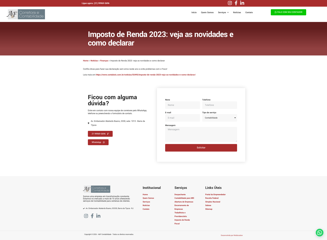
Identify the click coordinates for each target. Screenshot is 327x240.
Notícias (237, 12)
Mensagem (170, 125)
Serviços (222, 12)
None (167, 99)
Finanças (104, 60)
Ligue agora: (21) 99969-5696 (95, 3)
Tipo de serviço (209, 112)
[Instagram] (230, 3)
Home (86, 60)
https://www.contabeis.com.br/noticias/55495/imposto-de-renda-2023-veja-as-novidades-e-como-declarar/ (146, 74)
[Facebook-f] (236, 3)
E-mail (168, 112)
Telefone (206, 99)
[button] (319, 232)
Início (194, 12)
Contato (249, 12)
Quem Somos (207, 12)
